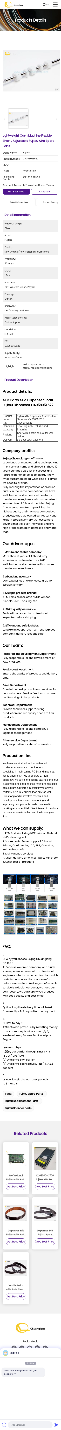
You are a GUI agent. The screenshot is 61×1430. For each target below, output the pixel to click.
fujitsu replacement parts (21, 1101)
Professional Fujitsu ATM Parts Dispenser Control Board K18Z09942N (15, 1177)
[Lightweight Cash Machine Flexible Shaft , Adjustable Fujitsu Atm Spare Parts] (31, 70)
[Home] (30, 1332)
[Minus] (56, 1353)
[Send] (56, 1424)
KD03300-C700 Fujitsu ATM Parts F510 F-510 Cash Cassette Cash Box (45, 1177)
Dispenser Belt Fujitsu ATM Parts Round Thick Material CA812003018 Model (15, 1232)
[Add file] (4, 1424)
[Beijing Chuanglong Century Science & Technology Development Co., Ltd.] (14, 5)
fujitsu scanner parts (18, 1108)
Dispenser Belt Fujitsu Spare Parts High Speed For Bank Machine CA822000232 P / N (45, 1232)
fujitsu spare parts (31, 1094)
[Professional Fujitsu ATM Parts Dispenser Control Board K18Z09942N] (16, 1158)
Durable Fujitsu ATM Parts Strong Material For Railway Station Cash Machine (16, 1287)
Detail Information (19, 202)
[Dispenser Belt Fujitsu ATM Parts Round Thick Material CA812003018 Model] (16, 1213)
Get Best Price (16, 191)
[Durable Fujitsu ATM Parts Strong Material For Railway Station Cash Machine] (16, 1268)
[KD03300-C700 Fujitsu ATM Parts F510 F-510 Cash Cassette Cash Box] (45, 1158)
